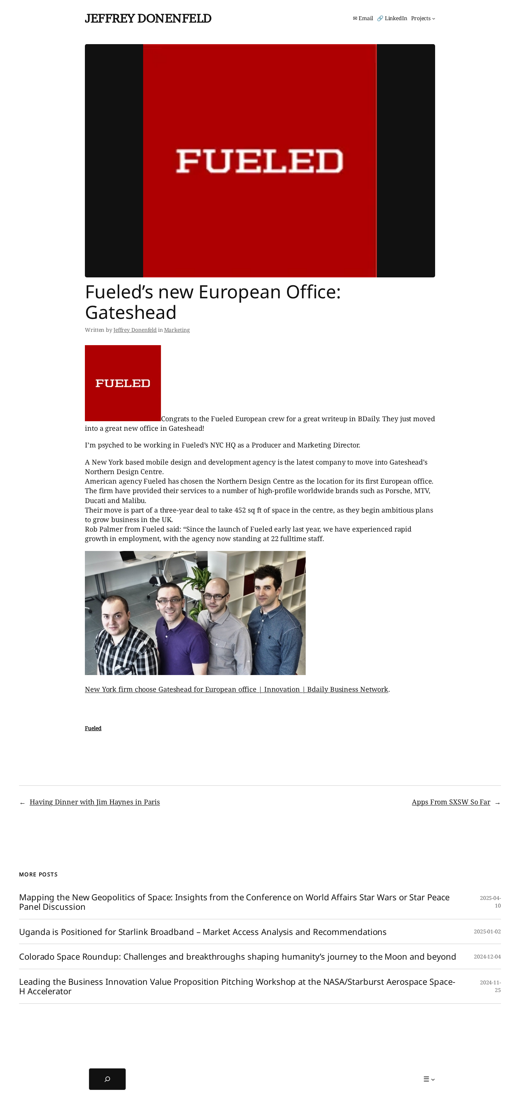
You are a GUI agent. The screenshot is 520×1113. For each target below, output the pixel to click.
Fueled (93, 728)
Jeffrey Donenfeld (148, 18)
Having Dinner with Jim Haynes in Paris (95, 801)
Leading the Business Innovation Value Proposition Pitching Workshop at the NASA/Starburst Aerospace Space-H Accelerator (237, 986)
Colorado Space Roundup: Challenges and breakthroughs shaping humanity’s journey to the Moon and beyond (237, 956)
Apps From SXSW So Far (451, 801)
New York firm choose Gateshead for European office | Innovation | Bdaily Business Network (236, 689)
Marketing (177, 329)
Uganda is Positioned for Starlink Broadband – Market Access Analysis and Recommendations (203, 931)
